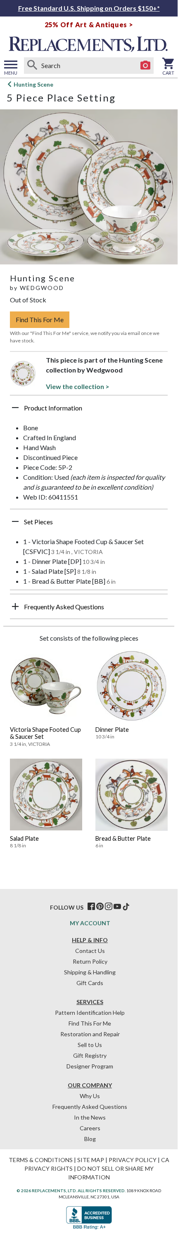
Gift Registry (90, 1055)
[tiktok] (126, 906)
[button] (89, 411)
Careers (90, 1128)
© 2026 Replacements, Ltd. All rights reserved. (71, 1190)
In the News (90, 1117)
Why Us (90, 1095)
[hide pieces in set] (15, 521)
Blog (90, 1138)
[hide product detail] (15, 407)
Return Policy (90, 961)
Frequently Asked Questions (89, 1106)
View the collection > (77, 386)
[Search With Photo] (145, 65)
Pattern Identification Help (90, 1012)
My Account (90, 923)
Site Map (90, 1159)
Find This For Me (40, 319)
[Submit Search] (32, 65)
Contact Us (90, 950)
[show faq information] (15, 606)
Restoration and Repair (90, 1033)
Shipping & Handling (90, 972)
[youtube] (117, 906)
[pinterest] (100, 906)
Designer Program (89, 1066)
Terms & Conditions (41, 1159)
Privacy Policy (133, 1159)
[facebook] (91, 906)
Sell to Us (90, 1044)
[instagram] (108, 906)
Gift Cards (89, 982)
